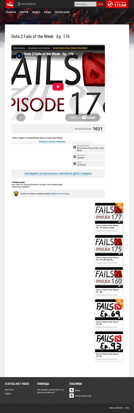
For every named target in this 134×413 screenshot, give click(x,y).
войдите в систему (59, 194)
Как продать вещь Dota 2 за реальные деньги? (50, 391)
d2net (77, 390)
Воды (47, 12)
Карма (8, 393)
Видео (36, 12)
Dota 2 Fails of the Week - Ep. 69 (107, 323)
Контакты (9, 389)
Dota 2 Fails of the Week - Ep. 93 (107, 355)
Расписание (62, 12)
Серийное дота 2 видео (39, 48)
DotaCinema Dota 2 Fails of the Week (90, 149)
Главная (11, 12)
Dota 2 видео (19, 48)
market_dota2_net (83, 395)
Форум (24, 12)
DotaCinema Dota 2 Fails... (107, 230)
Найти (100, 4)
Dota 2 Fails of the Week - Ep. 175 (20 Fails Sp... (107, 258)
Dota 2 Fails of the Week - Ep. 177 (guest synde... (107, 226)
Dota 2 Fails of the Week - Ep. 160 (107, 290)
